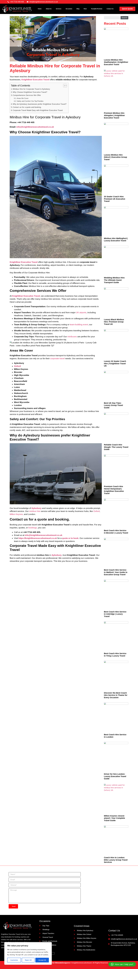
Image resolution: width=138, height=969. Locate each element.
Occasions (69, 9)
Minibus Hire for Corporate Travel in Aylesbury (31, 89)
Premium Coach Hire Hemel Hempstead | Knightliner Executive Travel (114, 489)
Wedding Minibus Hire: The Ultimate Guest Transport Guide (114, 280)
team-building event (79, 324)
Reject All (28, 960)
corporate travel (57, 358)
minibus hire (34, 511)
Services (58, 9)
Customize (14, 960)
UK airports (81, 312)
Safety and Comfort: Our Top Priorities (30, 101)
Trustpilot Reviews (96, 9)
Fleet (85, 9)
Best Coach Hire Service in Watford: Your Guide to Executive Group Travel (115, 572)
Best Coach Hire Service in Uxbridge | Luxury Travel (115, 614)
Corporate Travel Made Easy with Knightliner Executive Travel (38, 110)
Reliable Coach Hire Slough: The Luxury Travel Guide (116, 447)
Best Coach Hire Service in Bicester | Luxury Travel (116, 531)
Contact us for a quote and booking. (27, 107)
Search (124, 18)
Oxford (96, 511)
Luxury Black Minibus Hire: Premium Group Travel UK (114, 321)
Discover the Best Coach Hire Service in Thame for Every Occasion (115, 695)
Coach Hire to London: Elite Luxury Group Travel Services (116, 859)
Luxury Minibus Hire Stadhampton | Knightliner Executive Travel (116, 62)
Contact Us (110, 9)
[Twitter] (120, 2)
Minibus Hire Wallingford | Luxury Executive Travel (116, 239)
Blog (78, 9)
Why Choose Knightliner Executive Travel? (30, 92)
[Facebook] (116, 2)
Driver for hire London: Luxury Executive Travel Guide (115, 776)
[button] (122, 964)
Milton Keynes (16, 514)
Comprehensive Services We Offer (27, 95)
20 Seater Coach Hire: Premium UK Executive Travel (114, 198)
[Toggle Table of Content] (64, 85)
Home (40, 9)
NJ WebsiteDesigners (61, 963)
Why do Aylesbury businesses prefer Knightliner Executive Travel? (39, 104)
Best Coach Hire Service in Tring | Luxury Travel (115, 654)
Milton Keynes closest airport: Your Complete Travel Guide (114, 818)
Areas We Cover (22, 98)
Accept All (42, 960)
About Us (49, 9)
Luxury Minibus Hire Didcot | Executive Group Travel (115, 157)
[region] (28, 953)
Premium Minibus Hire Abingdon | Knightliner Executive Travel (114, 115)
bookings (32, 528)
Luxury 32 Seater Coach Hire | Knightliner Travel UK (115, 363)
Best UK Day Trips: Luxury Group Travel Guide (113, 405)
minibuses (72, 336)
